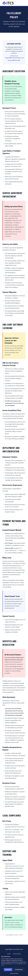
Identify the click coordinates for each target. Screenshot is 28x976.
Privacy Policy (21, 827)
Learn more (14, 963)
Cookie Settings (14, 973)
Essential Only (18, 969)
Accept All (8, 969)
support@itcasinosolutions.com (14, 57)
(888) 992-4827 (16, 60)
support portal (14, 922)
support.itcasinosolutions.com (13, 866)
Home (9, 953)
